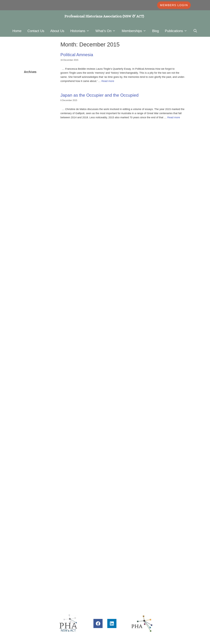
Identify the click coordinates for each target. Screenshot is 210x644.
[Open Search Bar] (195, 31)
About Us (57, 31)
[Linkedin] (111, 623)
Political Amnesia (76, 54)
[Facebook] (98, 623)
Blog (155, 31)
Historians (77, 31)
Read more (107, 81)
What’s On (103, 31)
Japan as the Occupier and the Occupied (99, 95)
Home (16, 31)
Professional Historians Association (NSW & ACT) (104, 16)
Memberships (132, 31)
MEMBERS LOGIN (174, 5)
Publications (174, 31)
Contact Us (35, 31)
